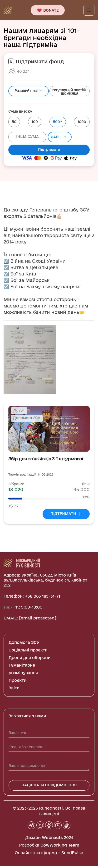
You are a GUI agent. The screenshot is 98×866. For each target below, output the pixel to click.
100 (35, 122)
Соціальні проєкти (28, 650)
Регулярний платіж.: (70, 91)
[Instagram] (40, 825)
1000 (82, 122)
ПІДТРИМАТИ (63, 514)
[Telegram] (31, 825)
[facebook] (49, 825)
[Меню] (88, 10)
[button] (30, 359)
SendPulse (72, 852)
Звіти (14, 688)
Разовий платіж (28, 91)
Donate (50, 10)
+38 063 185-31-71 (42, 596)
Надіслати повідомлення (49, 785)
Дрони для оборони (29, 657)
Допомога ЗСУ (24, 642)
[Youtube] (58, 825)
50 (14, 122)
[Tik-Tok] (66, 825)
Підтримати (49, 149)
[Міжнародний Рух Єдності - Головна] (8, 9)
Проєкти (17, 680)
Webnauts (52, 837)
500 (57, 121)
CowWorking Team (59, 845)
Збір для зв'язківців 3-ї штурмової (45, 458)
